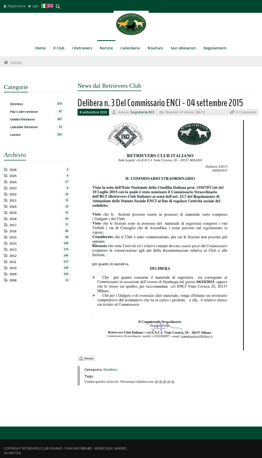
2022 (13, 194)
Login (35, 6)
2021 (13, 200)
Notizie (16, 62)
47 (60, 111)
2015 (13, 237)
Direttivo (110, 369)
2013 (13, 250)
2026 (13, 170)
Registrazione (16, 6)
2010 (13, 268)
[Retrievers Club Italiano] (131, 25)
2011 (12, 262)
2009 (13, 274)
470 (59, 103)
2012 (13, 256)
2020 (13, 207)
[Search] (57, 6)
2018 (13, 219)
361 (59, 134)
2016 (13, 231)
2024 (13, 182)
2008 (13, 280)
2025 (13, 176)
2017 (13, 225)
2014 (13, 243)
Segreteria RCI (142, 112)
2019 (13, 213)
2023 (13, 188)
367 (59, 119)
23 (60, 126)
